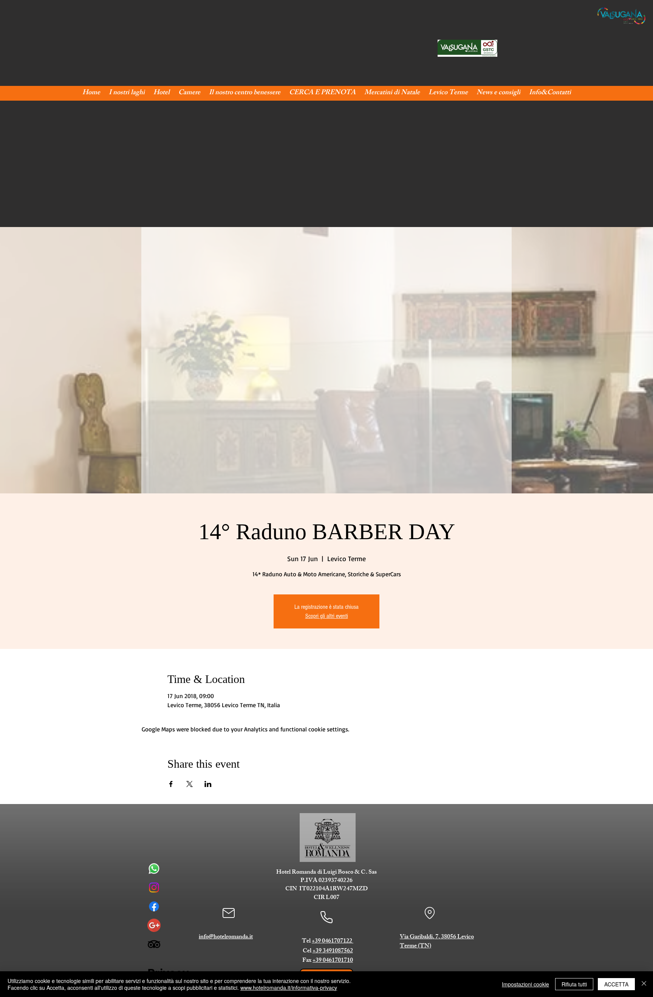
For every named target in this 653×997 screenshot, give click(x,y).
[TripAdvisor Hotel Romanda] (154, 944)
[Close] (643, 984)
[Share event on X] (189, 784)
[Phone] (326, 917)
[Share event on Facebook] (171, 784)
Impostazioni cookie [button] (525, 984)
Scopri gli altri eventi (326, 616)
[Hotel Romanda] (154, 925)
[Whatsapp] (154, 868)
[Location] (429, 913)
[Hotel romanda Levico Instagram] (154, 887)
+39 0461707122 (332, 941)
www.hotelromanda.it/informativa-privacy (288, 987)
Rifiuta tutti (574, 984)
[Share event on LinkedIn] (208, 784)
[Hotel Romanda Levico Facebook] (154, 906)
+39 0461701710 (333, 960)
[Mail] (228, 913)
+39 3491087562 (333, 951)
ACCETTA (616, 984)
